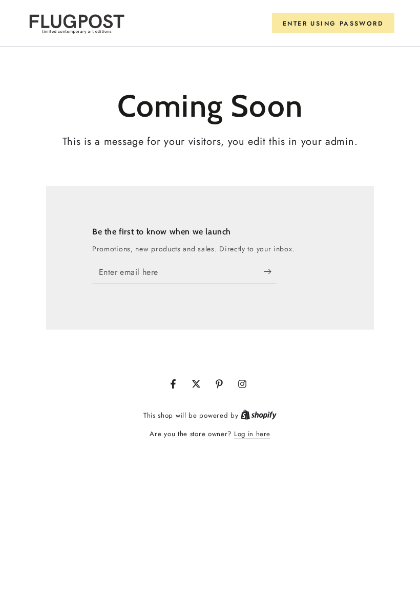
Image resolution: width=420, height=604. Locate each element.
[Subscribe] (270, 272)
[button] (333, 23)
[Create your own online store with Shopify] (259, 415)
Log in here (252, 434)
